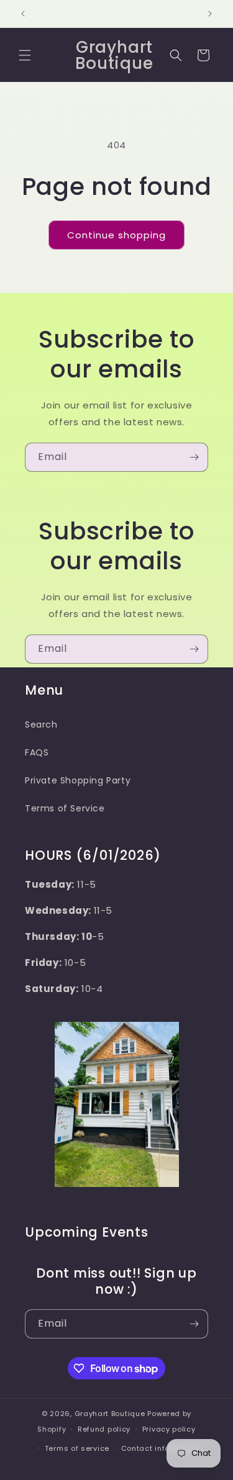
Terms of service (77, 1448)
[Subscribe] (194, 457)
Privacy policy (169, 1429)
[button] (25, 55)
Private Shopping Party (77, 780)
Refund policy (104, 1429)
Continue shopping (116, 234)
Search (41, 724)
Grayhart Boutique (110, 1414)
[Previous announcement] (23, 13)
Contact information (160, 1448)
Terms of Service (65, 808)
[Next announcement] (210, 13)
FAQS (36, 752)
